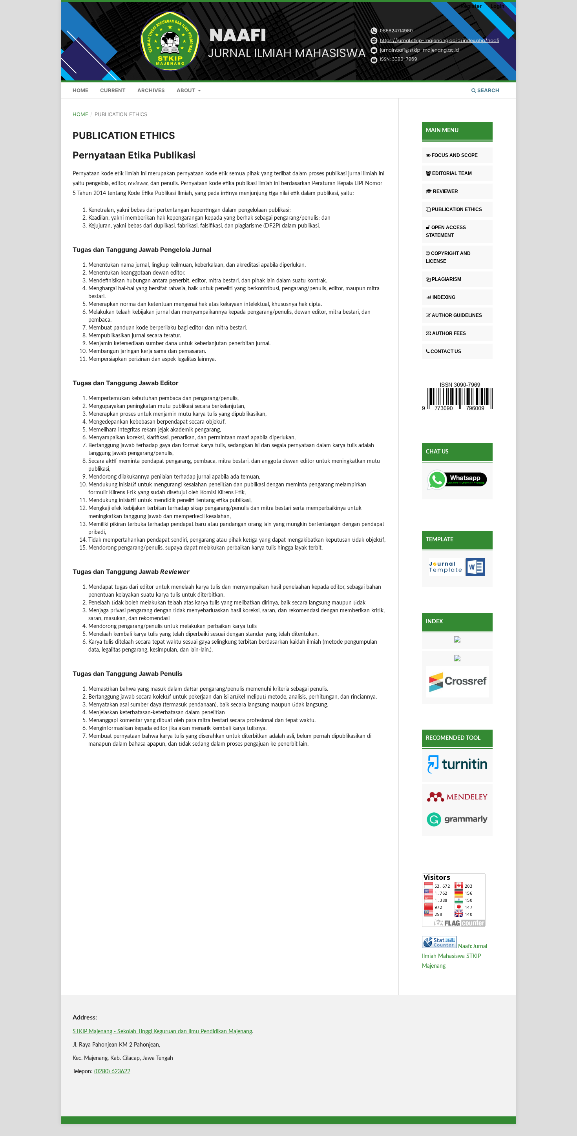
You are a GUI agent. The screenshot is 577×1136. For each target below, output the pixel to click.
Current (113, 90)
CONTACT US (446, 351)
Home (80, 114)
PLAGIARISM (446, 279)
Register (471, 6)
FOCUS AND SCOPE (455, 155)
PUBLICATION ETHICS (457, 209)
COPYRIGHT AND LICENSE (448, 257)
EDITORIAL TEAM (452, 173)
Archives (151, 90)
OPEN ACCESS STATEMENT (446, 231)
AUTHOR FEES (449, 333)
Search (487, 90)
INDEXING (444, 297)
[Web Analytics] (439, 946)
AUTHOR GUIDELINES (457, 315)
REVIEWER (445, 191)
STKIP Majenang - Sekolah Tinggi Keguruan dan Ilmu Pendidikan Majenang (162, 1031)
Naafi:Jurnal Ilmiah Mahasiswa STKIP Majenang (454, 956)
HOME (80, 90)
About (187, 90)
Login (497, 6)
